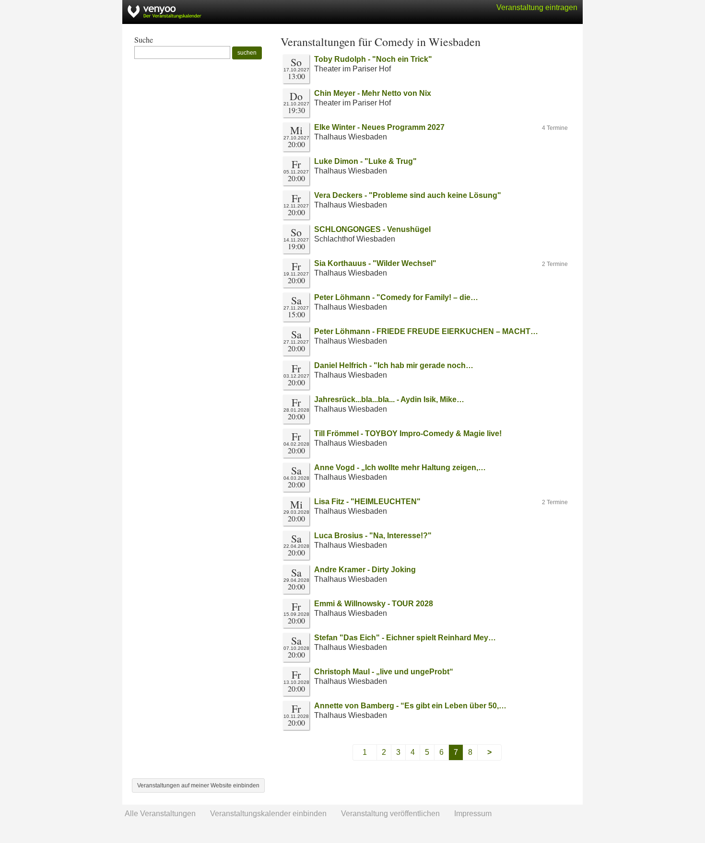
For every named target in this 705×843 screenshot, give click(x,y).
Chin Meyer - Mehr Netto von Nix (372, 93)
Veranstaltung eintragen (536, 7)
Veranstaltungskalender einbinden (268, 813)
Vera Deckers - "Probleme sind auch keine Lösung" (407, 195)
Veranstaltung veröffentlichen (390, 813)
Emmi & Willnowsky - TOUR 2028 (373, 604)
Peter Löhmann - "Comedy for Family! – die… (396, 297)
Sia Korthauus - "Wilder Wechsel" (375, 263)
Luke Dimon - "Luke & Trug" (365, 161)
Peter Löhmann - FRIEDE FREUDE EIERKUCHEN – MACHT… (426, 331)
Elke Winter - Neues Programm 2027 (379, 127)
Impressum (473, 813)
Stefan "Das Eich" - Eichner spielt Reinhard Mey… (405, 638)
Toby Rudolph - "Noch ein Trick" (373, 59)
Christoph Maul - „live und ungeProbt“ (383, 672)
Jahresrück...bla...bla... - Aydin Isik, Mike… (389, 399)
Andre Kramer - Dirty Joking (365, 570)
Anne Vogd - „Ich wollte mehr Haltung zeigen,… (400, 467)
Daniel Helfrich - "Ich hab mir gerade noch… (393, 365)
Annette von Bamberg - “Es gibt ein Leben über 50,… (410, 706)
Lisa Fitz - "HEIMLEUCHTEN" (367, 501)
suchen (247, 52)
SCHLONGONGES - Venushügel (372, 229)
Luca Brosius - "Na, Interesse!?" (373, 535)
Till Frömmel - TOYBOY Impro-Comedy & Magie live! (408, 433)
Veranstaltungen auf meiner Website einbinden (198, 785)
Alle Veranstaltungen (160, 813)
